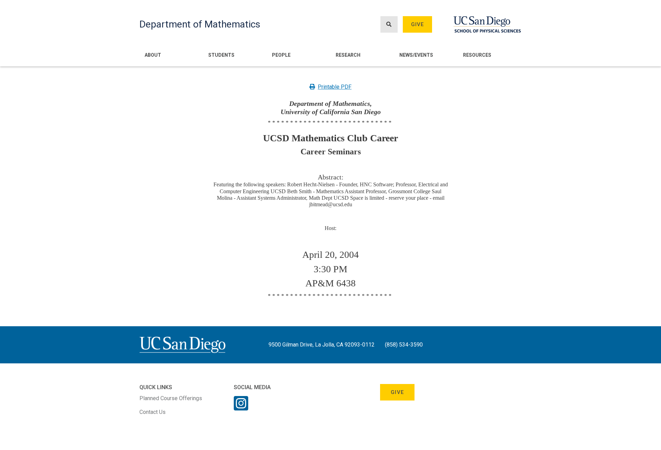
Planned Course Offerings (170, 398)
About (153, 55)
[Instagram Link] (241, 407)
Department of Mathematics (199, 24)
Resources (477, 55)
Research (348, 55)
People (281, 55)
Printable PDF (335, 87)
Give (417, 24)
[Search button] (389, 24)
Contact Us (152, 412)
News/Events (416, 55)
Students (221, 55)
